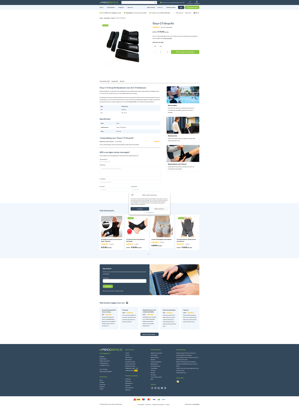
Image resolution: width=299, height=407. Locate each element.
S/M (155, 46)
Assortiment (107, 18)
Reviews (122, 81)
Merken (101, 388)
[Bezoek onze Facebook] (152, 388)
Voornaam (102, 186)
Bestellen (153, 359)
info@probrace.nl (104, 363)
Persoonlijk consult (155, 366)
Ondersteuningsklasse (156, 361)
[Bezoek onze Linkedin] (158, 388)
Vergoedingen (154, 368)
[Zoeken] (155, 2)
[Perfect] (110, 161)
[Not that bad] (103, 161)
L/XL (161, 46)
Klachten (153, 372)
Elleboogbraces (129, 383)
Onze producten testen (156, 377)
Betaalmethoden (155, 357)
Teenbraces (128, 389)
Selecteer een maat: (158, 42)
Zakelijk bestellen (171, 7)
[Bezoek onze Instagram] (155, 388)
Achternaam (134, 186)
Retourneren (188, 12)
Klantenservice (179, 12)
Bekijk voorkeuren (159, 208)
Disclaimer (153, 374)
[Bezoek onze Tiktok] (165, 388)
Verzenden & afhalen (130, 361)
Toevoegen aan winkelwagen (186, 52)
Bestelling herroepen (130, 366)
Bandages (102, 382)
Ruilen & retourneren (130, 364)
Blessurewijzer (151, 7)
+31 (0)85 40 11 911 (104, 365)
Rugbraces (127, 385)
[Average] (105, 161)
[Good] (107, 161)
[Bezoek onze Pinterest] (162, 388)
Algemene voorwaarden (156, 353)
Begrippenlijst (154, 364)
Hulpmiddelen (111, 7)
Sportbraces (103, 384)
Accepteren (140, 208)
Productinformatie (105, 81)
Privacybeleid (150, 212)
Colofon (168, 404)
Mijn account (128, 359)
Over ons (160, 7)
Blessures (130, 7)
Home (101, 18)
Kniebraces (128, 379)
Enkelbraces (128, 381)
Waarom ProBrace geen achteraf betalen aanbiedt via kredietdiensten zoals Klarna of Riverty (186, 364)
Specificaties (115, 81)
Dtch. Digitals (196, 404)
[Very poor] (101, 161)
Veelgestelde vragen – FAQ (131, 368)
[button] (101, 233)
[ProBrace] (109, 2)
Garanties (153, 370)
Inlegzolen (121, 7)
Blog (152, 379)
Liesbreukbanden (129, 387)
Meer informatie (168, 38)
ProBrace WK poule (181, 372)
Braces (101, 7)
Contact (127, 353)
